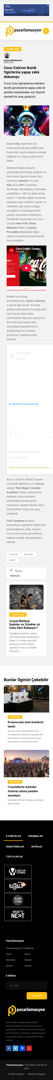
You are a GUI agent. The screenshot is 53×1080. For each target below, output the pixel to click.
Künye (27, 954)
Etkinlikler (11, 960)
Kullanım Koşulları (36, 1074)
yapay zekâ (28, 554)
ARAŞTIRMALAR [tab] (15, 846)
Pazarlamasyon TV (15, 948)
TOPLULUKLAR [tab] (14, 856)
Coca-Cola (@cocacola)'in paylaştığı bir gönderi (30, 467)
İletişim (28, 965)
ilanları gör (15, 575)
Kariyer (9, 965)
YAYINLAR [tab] (36, 846)
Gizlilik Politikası (16, 1074)
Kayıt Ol (38, 995)
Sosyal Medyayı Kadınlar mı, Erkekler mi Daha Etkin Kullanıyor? (24, 624)
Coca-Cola (13, 554)
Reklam (28, 960)
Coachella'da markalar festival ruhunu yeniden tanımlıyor (23, 791)
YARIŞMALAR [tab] (35, 836)
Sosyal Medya (18, 614)
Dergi (8, 954)
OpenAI (12, 560)
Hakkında (28, 948)
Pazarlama (12, 49)
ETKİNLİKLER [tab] (13, 836)
